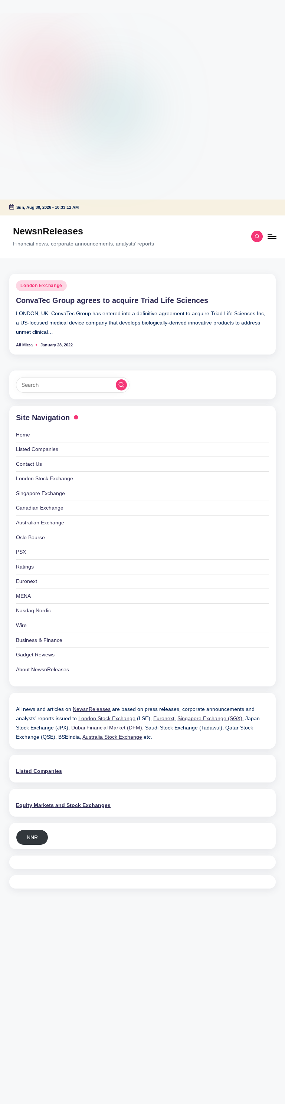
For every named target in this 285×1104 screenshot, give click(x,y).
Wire (21, 625)
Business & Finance (39, 640)
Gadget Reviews (35, 655)
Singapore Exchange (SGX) (209, 718)
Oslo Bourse (30, 537)
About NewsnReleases (42, 669)
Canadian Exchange (39, 508)
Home (23, 435)
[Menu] (271, 236)
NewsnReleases (48, 231)
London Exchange (41, 285)
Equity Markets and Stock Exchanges (63, 805)
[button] (121, 384)
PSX (21, 552)
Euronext (26, 581)
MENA (23, 596)
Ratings (25, 567)
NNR (32, 837)
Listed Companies (37, 449)
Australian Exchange (40, 522)
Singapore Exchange (40, 493)
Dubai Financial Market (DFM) (106, 728)
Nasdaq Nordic (33, 610)
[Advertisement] (46, 46)
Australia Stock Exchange (112, 737)
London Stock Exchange (44, 478)
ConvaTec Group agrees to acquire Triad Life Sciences (112, 300)
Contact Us (29, 464)
